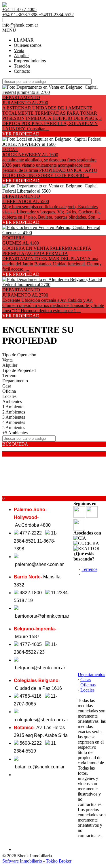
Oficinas (88, 684)
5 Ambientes (13, 427)
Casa (6, 385)
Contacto (22, 71)
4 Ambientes (13, 422)
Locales (9, 396)
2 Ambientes (13, 411)
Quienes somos (27, 45)
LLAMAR (24, 40)
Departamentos (91, 674)
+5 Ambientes (15, 432)
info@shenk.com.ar (20, 25)
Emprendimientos (30, 60)
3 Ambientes (13, 417)
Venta (19, 50)
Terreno (9, 375)
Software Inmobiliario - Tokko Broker (36, 860)
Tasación (22, 66)
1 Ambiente (12, 406)
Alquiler (21, 55)
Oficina (9, 391)
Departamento (15, 380)
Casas (85, 679)
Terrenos (89, 569)
